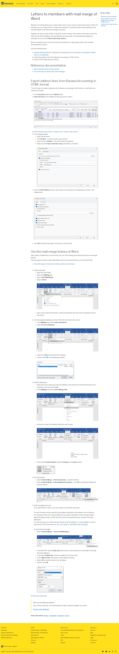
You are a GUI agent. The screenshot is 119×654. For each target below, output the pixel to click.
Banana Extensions (6, 637)
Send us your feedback (41, 609)
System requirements (7, 632)
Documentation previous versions (70, 637)
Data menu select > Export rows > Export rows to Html (59, 132)
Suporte (68, 3)
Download (30, 3)
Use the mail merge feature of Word (109, 25)
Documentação (51, 3)
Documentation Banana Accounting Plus (72, 630)
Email (67, 616)
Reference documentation (109, 16)
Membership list (45, 53)
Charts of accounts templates (9, 635)
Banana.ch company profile (98, 635)
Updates (33, 642)
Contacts (93, 642)
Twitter (46, 616)
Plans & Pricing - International (39, 632)
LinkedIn (61, 616)
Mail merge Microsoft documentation (46, 69)
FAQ (62, 640)
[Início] (7, 3)
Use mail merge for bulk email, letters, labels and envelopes (54, 264)
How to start (64, 632)
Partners (63, 642)
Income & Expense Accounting (78, 53)
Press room (93, 640)
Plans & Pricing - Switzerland (39, 630)
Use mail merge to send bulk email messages (49, 72)
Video (62, 635)
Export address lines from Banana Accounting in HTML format (108, 20)
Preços (42, 3)
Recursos (60, 3)
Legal (91, 637)
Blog (37, 3)
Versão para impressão (39, 596)
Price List (33, 640)
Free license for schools (37, 637)
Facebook (53, 616)
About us (93, 630)
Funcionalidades (20, 3)
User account (34, 635)
